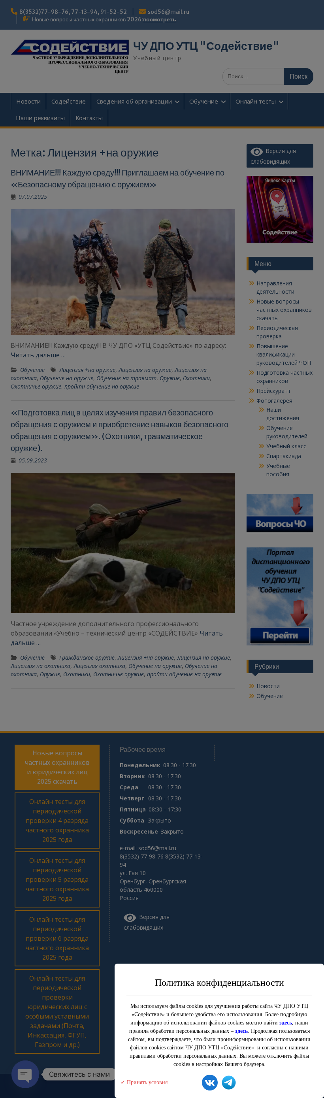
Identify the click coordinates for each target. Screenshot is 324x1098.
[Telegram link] (228, 1083)
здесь (285, 1023)
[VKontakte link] (209, 1083)
